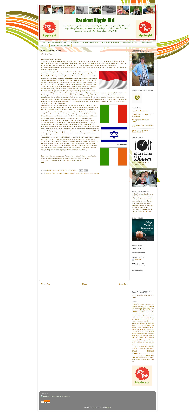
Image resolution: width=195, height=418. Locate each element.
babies (144, 312)
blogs (138, 314)
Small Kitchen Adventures (110, 42)
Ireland (72, 173)
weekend (138, 359)
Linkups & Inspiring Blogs (90, 42)
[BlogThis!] (82, 170)
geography (59, 173)
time (137, 357)
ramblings (146, 344)
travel (91, 173)
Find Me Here (74, 42)
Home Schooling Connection (60, 45)
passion (142, 337)
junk (150, 329)
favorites (141, 322)
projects (146, 342)
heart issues (147, 325)
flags (54, 173)
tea (145, 355)
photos (141, 339)
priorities (140, 342)
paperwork (151, 335)
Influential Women (146, 42)
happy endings (140, 325)
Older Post (123, 284)
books (141, 314)
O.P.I (147, 310)
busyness (146, 314)
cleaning (151, 316)
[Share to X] (85, 170)
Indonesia (67, 173)
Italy (81, 173)
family (135, 322)
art (141, 312)
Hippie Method (147, 308)
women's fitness (146, 359)
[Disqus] (84, 200)
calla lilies (151, 314)
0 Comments (72, 170)
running (151, 346)
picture (146, 340)
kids (138, 331)
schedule (135, 348)
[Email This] (80, 170)
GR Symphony (149, 306)
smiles (145, 353)
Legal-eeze (44, 45)
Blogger (108, 407)
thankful (148, 355)
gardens (134, 323)
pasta (147, 337)
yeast (133, 361)
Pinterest (151, 310)
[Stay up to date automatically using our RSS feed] (45, 402)
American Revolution (138, 306)
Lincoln (138, 310)
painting (146, 335)
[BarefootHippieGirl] (136, 259)
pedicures (151, 337)
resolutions (146, 346)
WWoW (134, 312)
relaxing (141, 346)
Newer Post (45, 284)
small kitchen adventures (143, 352)
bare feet (152, 312)
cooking (147, 318)
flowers (147, 322)
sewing (152, 348)
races (140, 344)
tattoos (142, 355)
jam (148, 329)
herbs (152, 325)
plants (152, 340)
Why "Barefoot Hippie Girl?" (57, 42)
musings (150, 333)
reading (152, 344)
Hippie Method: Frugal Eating (140, 111)
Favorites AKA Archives (130, 42)
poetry (134, 342)
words (152, 359)
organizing (139, 335)
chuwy (96, 407)
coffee (134, 318)
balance (148, 312)
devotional (136, 320)
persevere (134, 340)
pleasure (86, 173)
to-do (147, 357)
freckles (152, 322)
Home (43, 42)
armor (138, 312)
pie (149, 340)
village (134, 359)
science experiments (144, 348)
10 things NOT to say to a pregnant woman (143, 304)
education (49, 173)
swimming (138, 355)
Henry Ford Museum (137, 308)
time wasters (142, 357)
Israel (77, 173)
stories (149, 353)
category (134, 316)
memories (135, 333)
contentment (140, 318)
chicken (140, 316)
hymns (144, 330)
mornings (140, 333)
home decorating (144, 327)
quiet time (151, 342)
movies (145, 333)
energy (147, 320)
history (135, 327)
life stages (142, 331)
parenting (135, 337)
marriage (151, 331)
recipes (135, 346)
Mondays (143, 310)
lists (147, 332)
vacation (96, 173)
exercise (151, 320)
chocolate (146, 316)
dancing (152, 317)
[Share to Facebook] (87, 170)
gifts (138, 323)
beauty (134, 314)
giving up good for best (147, 323)
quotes (135, 344)
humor (139, 330)
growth (134, 325)
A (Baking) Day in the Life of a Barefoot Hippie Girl (141, 131)
